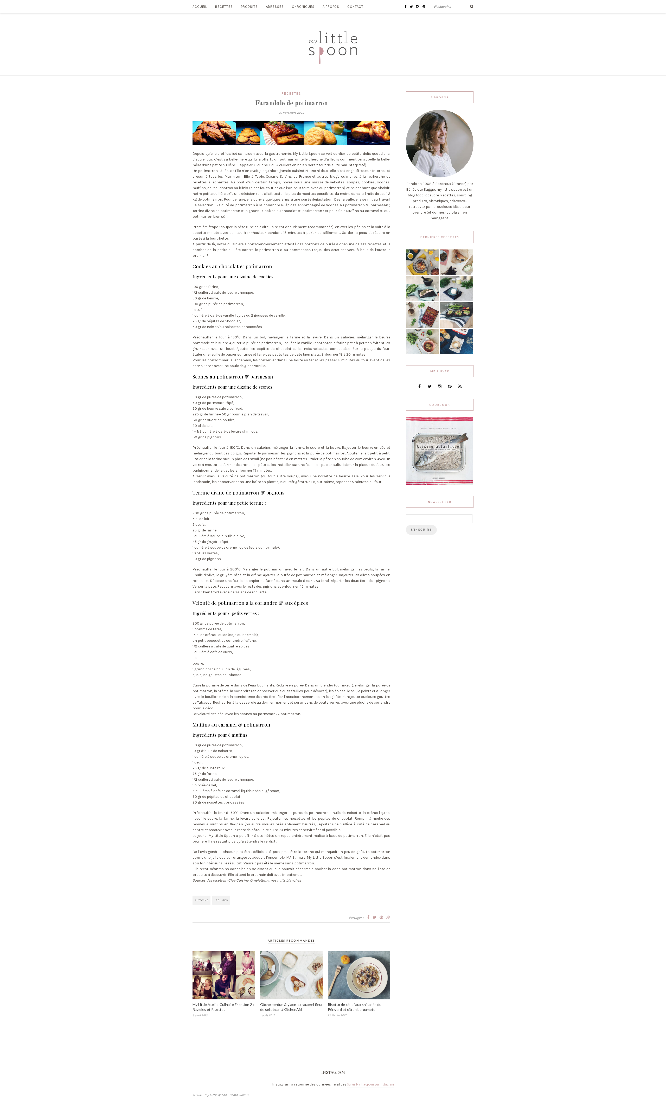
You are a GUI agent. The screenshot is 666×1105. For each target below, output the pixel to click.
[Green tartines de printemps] (456, 326)
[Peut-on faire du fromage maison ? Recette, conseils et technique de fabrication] (456, 300)
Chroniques (303, 7)
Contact (355, 7)
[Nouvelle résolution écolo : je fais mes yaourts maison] (456, 353)
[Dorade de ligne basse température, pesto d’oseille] (422, 300)
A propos (331, 7)
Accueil (200, 7)
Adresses (275, 7)
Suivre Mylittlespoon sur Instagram (370, 1084)
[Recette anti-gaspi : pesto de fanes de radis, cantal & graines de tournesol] (422, 353)
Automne (201, 900)
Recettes (224, 7)
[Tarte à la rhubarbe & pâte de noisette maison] (422, 326)
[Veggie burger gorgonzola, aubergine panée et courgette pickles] (456, 274)
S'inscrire (421, 529)
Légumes (221, 900)
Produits (249, 7)
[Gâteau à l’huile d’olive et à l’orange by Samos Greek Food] (422, 274)
